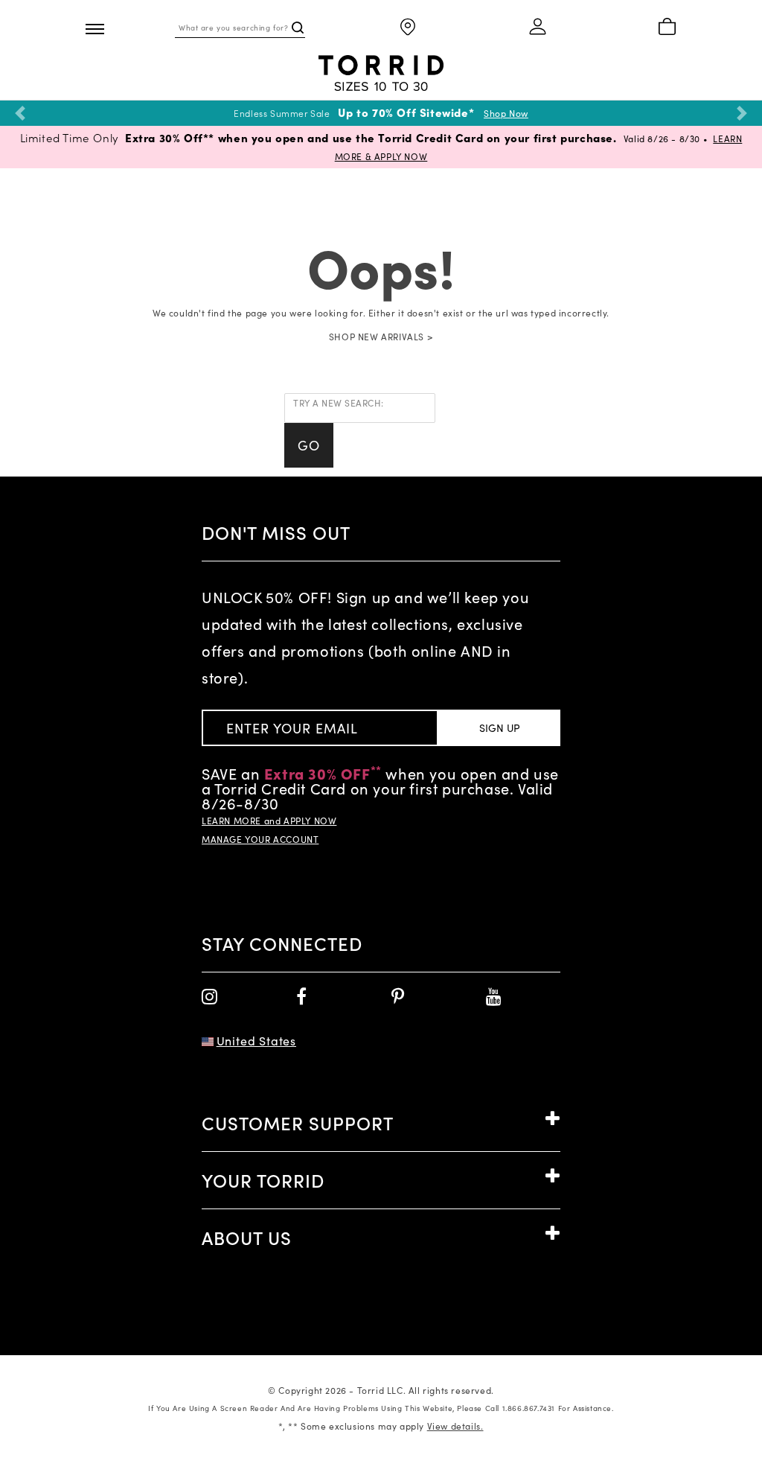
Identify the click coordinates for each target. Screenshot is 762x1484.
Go (309, 445)
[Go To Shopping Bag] (666, 27)
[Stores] (408, 28)
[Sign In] (538, 27)
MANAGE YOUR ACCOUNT (260, 839)
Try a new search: (338, 402)
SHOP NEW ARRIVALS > (381, 337)
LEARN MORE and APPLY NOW (269, 821)
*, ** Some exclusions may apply (380, 1426)
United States (256, 1040)
